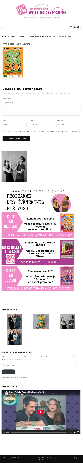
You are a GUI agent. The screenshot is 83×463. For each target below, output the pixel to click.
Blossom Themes (67, 458)
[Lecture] (4, 432)
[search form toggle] (80, 27)
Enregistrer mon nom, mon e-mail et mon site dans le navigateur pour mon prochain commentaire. (42, 131)
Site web (59, 121)
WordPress (42, 460)
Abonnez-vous (8, 372)
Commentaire (7, 99)
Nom (4, 121)
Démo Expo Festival (17, 36)
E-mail (32, 121)
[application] (41, 412)
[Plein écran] (78, 432)
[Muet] (75, 432)
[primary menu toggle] (3, 28)
